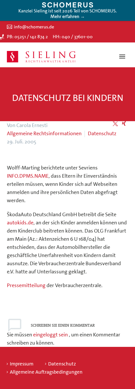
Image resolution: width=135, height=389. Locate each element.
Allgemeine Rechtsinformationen (44, 133)
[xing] (123, 123)
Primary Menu (122, 56)
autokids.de (20, 222)
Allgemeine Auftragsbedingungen (46, 372)
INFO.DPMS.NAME (27, 175)
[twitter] (115, 123)
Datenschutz (102, 133)
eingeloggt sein (51, 334)
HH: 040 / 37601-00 (73, 37)
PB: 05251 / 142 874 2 (27, 37)
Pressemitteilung (26, 285)
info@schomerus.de (34, 27)
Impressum (21, 364)
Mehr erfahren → (67, 16)
